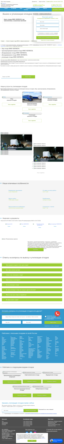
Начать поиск (28, 76)
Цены (21, 8)
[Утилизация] (32, 113)
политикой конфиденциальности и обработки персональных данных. (48, 34)
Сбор (3, 421)
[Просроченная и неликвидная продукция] (12, 372)
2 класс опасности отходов (27, 422)
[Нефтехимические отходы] (32, 372)
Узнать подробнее (11, 104)
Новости (45, 8)
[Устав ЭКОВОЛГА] (24, 224)
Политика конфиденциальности (51, 431)
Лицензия (37, 8)
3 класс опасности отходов (27, 423)
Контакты (26, 9)
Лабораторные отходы (52, 425)
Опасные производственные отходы (54, 424)
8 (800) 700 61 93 (56, 5)
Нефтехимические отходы (52, 422)
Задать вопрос (42, 1)
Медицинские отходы (51, 423)
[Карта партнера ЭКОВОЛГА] (55, 224)
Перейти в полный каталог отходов (49, 76)
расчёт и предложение (48, 37)
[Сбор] (11, 97)
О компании (28, 8)
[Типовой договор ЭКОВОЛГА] (39, 225)
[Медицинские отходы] (52, 372)
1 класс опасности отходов (27, 421)
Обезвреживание (5, 423)
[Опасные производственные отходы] (22, 386)
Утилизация (4, 424)
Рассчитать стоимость (58, 9)
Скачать (9, 226)
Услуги (6, 8)
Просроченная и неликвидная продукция (55, 421)
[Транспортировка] (32, 97)
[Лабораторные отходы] (42, 386)
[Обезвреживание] (52, 97)
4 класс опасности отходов (27, 424)
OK (32, 440)
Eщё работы (35, 249)
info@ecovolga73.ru (39, 5)
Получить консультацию (31, 410)
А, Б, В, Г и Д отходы (26, 425)
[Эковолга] (3, 3)
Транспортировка (5, 422)
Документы (34, 1)
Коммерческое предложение (38, 6)
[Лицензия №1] (9, 224)
